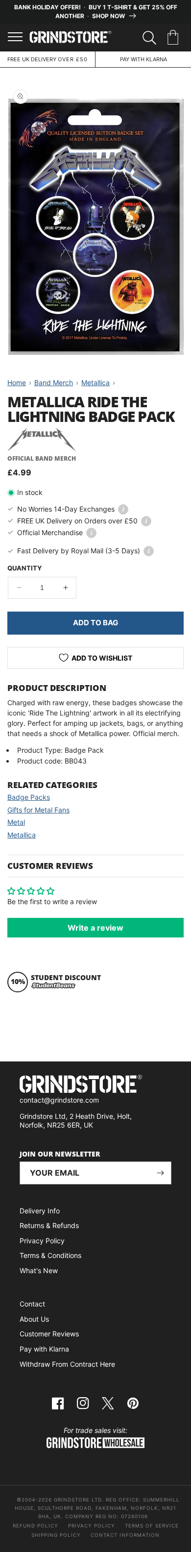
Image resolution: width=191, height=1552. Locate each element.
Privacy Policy (42, 1240)
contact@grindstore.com (59, 1100)
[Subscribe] (160, 1172)
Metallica (21, 835)
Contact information (125, 1535)
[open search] (149, 37)
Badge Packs (28, 797)
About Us (34, 1319)
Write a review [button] (95, 928)
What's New (39, 1270)
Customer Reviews (49, 1334)
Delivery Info (40, 1211)
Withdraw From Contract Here (67, 1364)
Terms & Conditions (50, 1255)
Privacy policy (91, 1525)
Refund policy (35, 1525)
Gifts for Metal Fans (38, 810)
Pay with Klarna (44, 1349)
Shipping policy (56, 1535)
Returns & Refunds (49, 1225)
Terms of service (152, 1525)
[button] (174, 37)
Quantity (24, 568)
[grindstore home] (95, 1085)
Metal (16, 822)
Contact (32, 1304)
